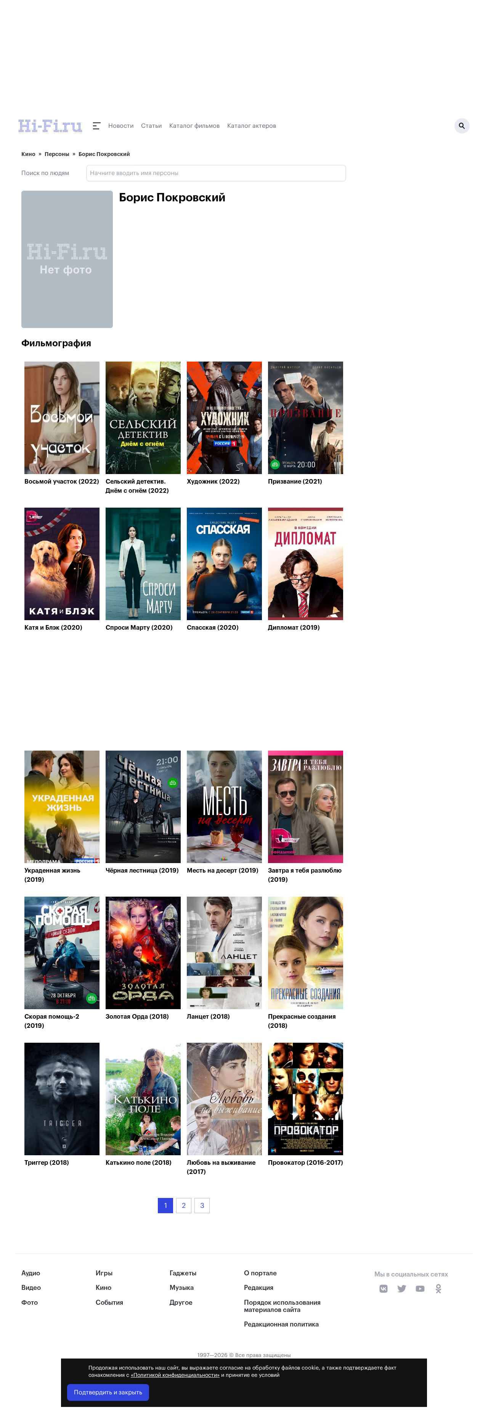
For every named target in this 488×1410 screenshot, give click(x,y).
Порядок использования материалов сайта (282, 1306)
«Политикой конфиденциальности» (175, 1375)
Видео (31, 1288)
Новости (120, 126)
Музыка (182, 1288)
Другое (181, 1302)
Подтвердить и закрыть (108, 1392)
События (109, 1302)
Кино (28, 154)
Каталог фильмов (194, 126)
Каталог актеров (251, 126)
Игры (104, 1273)
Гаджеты (183, 1273)
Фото (29, 1302)
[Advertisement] (183, 693)
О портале (260, 1273)
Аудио (30, 1273)
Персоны (57, 154)
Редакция (258, 1288)
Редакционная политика (281, 1324)
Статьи (151, 126)
